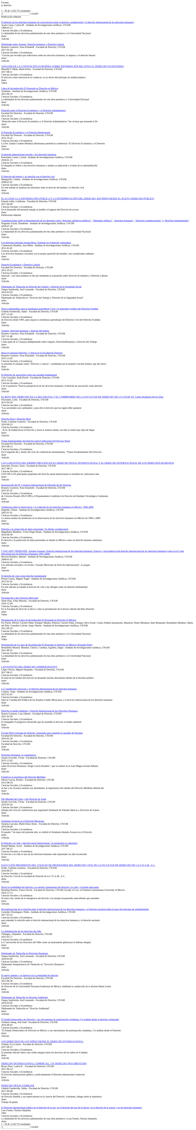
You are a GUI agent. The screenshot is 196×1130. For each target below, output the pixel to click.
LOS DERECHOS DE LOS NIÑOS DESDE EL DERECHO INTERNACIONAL (42, 1041)
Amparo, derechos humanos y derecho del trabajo (25, 330)
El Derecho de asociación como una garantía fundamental (29, 375)
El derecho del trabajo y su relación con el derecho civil (28, 176)
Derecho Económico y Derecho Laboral (20, 264)
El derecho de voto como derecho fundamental (23, 576)
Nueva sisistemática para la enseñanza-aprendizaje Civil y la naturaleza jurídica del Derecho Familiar (49, 308)
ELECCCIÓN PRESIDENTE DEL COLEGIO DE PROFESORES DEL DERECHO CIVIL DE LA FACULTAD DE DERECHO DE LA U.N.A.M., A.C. (78, 865)
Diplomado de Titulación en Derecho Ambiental (24, 997)
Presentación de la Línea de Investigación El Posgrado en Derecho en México (38, 620)
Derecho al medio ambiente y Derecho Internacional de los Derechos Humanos (39, 711)
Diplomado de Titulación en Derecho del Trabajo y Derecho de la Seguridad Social (41, 286)
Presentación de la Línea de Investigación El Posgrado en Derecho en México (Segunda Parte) (46, 645)
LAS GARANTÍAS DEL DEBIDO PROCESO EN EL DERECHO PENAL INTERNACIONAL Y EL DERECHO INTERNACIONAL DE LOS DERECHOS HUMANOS (87, 463)
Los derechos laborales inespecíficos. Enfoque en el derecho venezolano (36, 242)
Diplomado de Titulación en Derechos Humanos (24, 953)
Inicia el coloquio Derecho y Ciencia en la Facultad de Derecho (31, 353)
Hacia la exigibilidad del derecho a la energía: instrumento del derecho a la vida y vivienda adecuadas (50, 887)
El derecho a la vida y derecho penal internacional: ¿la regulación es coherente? (39, 843)
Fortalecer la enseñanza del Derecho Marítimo (23, 777)
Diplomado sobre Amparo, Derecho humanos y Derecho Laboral (32, 44)
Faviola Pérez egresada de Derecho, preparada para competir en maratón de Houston (42, 733)
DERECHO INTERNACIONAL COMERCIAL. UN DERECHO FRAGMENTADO (44, 1063)
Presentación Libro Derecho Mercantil (19, 598)
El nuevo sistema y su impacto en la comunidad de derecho (29, 975)
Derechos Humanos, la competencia (18, 755)
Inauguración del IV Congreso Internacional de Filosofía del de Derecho (36, 485)
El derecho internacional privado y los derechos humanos (28, 154)
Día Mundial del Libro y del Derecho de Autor (23, 799)
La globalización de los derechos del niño (21, 931)
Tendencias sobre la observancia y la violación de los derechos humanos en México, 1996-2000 (47, 507)
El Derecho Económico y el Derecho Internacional (25, 132)
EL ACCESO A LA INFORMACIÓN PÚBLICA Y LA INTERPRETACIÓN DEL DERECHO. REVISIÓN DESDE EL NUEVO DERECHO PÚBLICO (77, 198)
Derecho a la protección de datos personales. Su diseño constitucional (34, 529)
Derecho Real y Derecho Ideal (16, 419)
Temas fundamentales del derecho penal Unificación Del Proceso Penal (35, 441)
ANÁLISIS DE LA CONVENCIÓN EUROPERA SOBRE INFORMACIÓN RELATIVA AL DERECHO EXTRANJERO (62, 66)
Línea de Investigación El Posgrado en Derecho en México (29, 88)
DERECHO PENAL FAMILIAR (17, 1085)
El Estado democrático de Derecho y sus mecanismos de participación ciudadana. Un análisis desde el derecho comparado (60, 1019)
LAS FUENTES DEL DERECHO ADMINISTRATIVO (29, 667)
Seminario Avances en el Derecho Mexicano (22, 821)
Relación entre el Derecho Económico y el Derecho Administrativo (33, 110)
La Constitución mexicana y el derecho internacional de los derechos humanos (39, 689)
